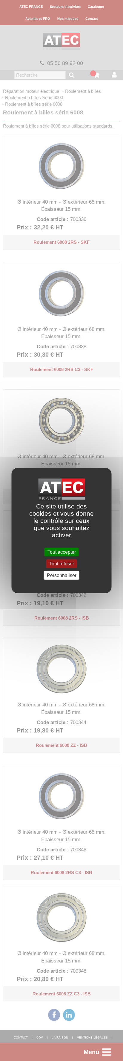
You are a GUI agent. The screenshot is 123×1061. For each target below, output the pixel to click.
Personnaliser (61, 575)
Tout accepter (61, 551)
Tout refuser (61, 563)
